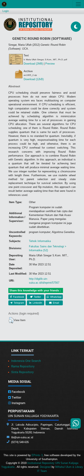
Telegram (18, 302)
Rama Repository (22, 366)
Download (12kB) (34, 79)
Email (55, 302)
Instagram (18, 403)
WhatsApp (56, 296)
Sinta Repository (22, 372)
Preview (50, 63)
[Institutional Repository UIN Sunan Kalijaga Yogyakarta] (28, 24)
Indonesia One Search (26, 361)
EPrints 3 (37, 455)
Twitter (37, 296)
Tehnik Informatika (40, 241)
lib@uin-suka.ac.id (22, 437)
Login (5, 10)
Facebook (18, 296)
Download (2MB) (33, 63)
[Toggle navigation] (78, 4)
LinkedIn (37, 302)
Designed (45, 466)
